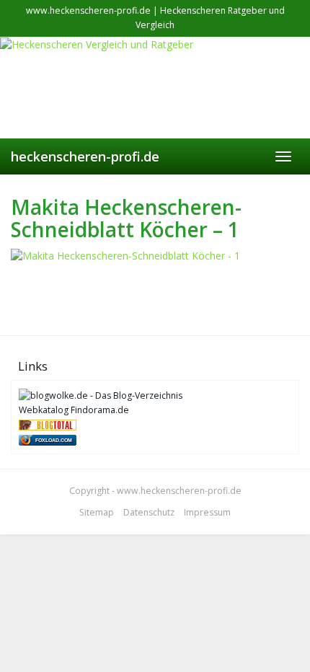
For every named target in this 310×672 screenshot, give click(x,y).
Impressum (207, 512)
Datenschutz (148, 512)
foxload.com (53, 440)
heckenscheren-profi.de (85, 156)
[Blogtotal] (47, 424)
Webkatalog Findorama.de (74, 410)
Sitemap (96, 512)
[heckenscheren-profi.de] (155, 87)
